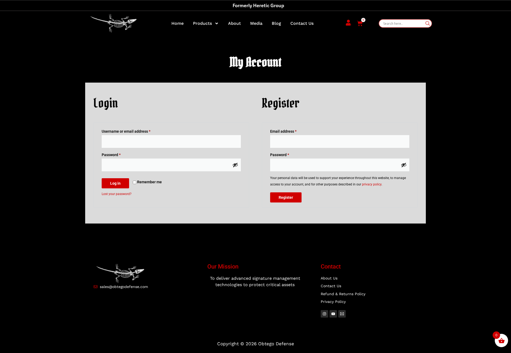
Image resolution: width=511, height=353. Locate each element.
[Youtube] (333, 314)
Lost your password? (116, 194)
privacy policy (371, 184)
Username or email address (134, 130)
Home (177, 23)
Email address (291, 130)
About (234, 23)
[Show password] (235, 165)
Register (286, 197)
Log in (115, 183)
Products (202, 23)
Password (119, 154)
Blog (276, 23)
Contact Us (302, 23)
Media (256, 23)
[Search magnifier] (427, 23)
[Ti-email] (342, 314)
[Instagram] (324, 314)
